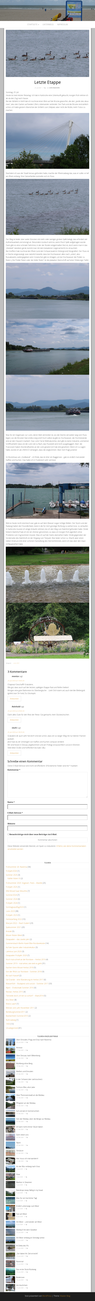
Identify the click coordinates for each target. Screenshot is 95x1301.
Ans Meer (10, 999)
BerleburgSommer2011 (15, 1012)
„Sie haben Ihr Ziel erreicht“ (27, 1253)
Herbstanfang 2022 (14, 919)
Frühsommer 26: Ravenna (16, 867)
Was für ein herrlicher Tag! (26, 1198)
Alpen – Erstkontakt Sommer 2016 (20, 987)
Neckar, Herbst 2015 (14, 991)
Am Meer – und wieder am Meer (29, 1222)
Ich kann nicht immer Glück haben (29, 1127)
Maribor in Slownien (24, 1182)
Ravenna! (19, 1261)
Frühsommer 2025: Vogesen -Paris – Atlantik (24, 883)
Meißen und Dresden (24, 1071)
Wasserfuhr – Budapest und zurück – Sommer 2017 (27, 983)
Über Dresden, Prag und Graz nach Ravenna (33, 1039)
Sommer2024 (11, 895)
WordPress (47, 1296)
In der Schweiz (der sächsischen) (29, 1079)
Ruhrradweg (11, 1020)
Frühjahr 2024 (11, 903)
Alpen (18, 1142)
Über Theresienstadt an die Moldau (30, 1095)
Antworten (14, 698)
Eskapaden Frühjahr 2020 (16, 955)
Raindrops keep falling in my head (29, 1190)
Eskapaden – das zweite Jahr (17, 939)
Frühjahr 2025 (11, 887)
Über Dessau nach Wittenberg (28, 1055)
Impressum (62, 24)
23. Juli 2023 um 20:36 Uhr (16, 711)
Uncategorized (12, 1028)
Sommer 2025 (11, 875)
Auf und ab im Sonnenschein (27, 1111)
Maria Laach (11, 1003)
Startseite (32, 24)
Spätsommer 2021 (13, 927)
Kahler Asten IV (14, 878)
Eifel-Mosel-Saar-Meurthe (16, 891)
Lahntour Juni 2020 (13, 951)
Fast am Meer (21, 1214)
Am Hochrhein (21, 1285)
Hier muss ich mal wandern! (27, 1158)
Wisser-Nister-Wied (14, 935)
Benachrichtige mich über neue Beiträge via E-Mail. (33, 834)
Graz (18, 1174)
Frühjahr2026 (11, 871)
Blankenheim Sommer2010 (17, 1016)
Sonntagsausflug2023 (15, 907)
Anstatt (9, 931)
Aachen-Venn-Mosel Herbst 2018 (19, 967)
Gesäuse (19, 1150)
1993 (8, 1024)
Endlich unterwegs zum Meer (27, 1206)
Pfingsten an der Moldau (26, 1103)
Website (11, 823)
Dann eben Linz (22, 1134)
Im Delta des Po (22, 1245)
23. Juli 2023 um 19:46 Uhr (16, 681)
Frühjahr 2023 (11, 915)
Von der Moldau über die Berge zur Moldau (33, 1119)
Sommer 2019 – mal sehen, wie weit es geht (24, 963)
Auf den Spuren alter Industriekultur (20, 947)
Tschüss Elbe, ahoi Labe (25, 1087)
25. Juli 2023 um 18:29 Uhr (16, 732)
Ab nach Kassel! (12, 975)
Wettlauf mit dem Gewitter (26, 1230)
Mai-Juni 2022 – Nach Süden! (17, 923)
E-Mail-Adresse (15, 813)
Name (11, 802)
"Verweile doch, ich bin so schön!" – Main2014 (24, 995)
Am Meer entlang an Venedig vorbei (30, 1237)
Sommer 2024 (11, 899)
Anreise (19, 1047)
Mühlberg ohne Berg (24, 1063)
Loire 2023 (16, 663)
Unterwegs (48, 24)
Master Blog (65, 1296)
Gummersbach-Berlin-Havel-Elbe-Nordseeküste (25, 943)
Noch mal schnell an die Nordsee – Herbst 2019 (25, 959)
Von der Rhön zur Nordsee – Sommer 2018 (24, 971)
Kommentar (14, 770)
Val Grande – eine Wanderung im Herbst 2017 (24, 979)
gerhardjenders (54, 88)
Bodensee (20, 1277)
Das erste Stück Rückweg (26, 1269)
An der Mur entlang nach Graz (28, 1166)
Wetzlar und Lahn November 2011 (20, 1008)
